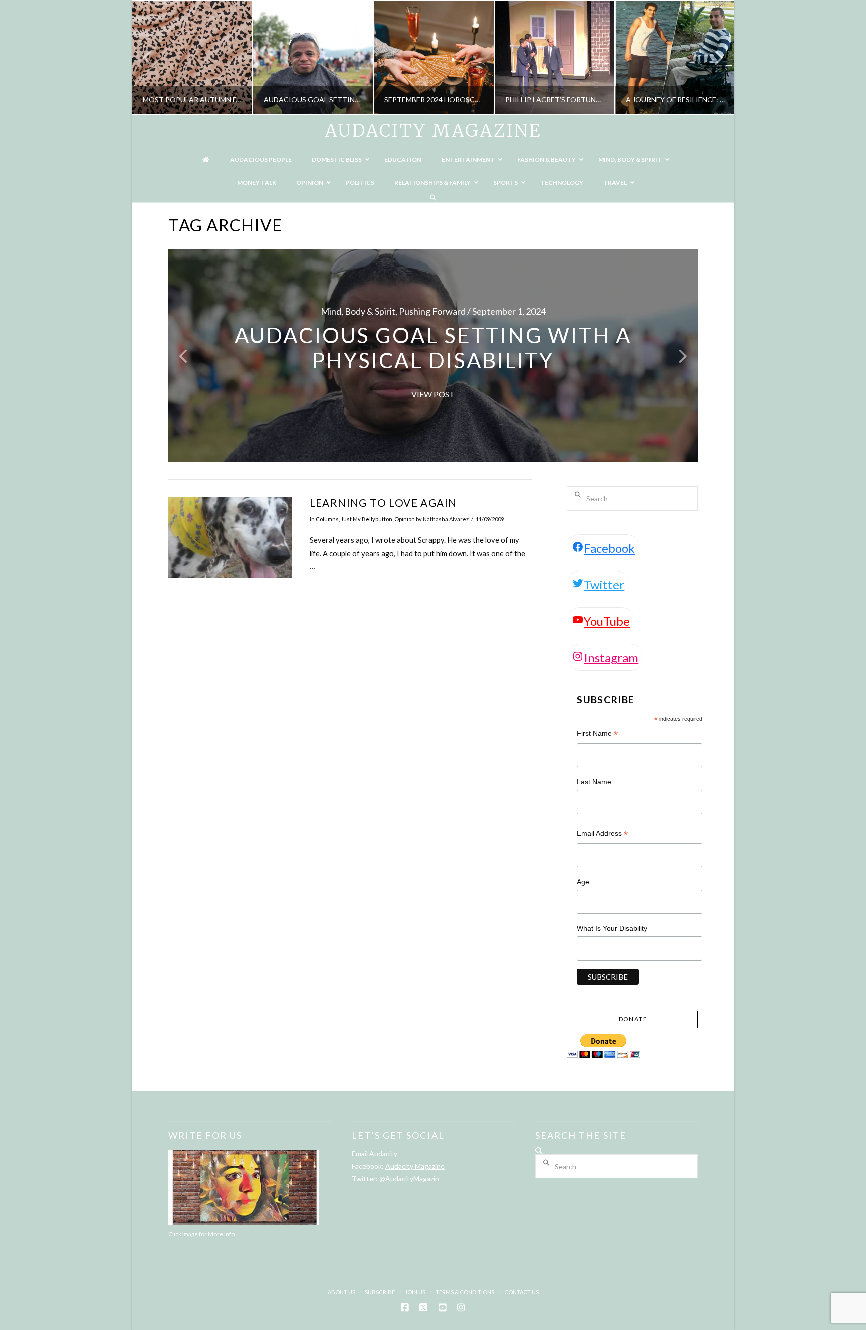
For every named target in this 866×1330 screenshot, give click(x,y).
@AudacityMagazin (409, 1178)
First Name (597, 734)
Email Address (602, 834)
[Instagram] (461, 1307)
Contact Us (521, 1292)
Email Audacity (374, 1153)
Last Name (594, 782)
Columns (327, 519)
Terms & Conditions (465, 1292)
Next (712, 57)
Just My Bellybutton (366, 519)
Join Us (415, 1292)
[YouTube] (443, 1307)
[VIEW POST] (230, 537)
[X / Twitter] (423, 1307)
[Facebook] (405, 1307)
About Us (341, 1292)
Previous (152, 57)
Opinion (404, 519)
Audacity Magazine (433, 131)
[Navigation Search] (433, 197)
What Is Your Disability (612, 928)
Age (583, 882)
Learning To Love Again (383, 503)
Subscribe (380, 1292)
